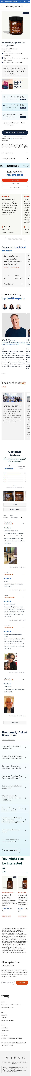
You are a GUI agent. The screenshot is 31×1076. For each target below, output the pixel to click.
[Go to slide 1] (2, 373)
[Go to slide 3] (5, 373)
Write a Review (17, 510)
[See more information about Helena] (23, 597)
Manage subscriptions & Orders (11, 1005)
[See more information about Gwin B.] (23, 574)
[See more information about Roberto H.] (23, 680)
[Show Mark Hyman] (5, 307)
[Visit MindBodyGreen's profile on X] (15, 1058)
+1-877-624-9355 (7, 1045)
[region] (14, 496)
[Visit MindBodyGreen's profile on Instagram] (6, 1058)
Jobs (2, 1033)
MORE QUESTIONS (11, 850)
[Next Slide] (25, 496)
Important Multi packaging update (11, 1038)
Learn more (5, 140)
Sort (11, 515)
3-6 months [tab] (15, 184)
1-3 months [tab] (15, 180)
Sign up (22, 982)
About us (4, 1015)
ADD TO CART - (15, 132)
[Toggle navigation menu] (3, 6)
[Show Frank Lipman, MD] (18, 307)
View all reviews (15, 239)
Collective (4, 1028)
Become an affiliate (7, 1020)
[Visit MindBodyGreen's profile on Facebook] (10, 1058)
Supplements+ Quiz (7, 1007)
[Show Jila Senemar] (11, 307)
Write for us (5, 1030)
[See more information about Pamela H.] (23, 627)
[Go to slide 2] (3, 373)
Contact (4, 1017)
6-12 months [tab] (15, 187)
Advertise (4, 1035)
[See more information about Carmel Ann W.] (23, 524)
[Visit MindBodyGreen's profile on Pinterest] (19, 1058)
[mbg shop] (12, 6)
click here (19, 1043)
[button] (27, 6)
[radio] (15, 98)
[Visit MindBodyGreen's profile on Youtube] (23, 1058)
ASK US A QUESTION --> (8, 740)
